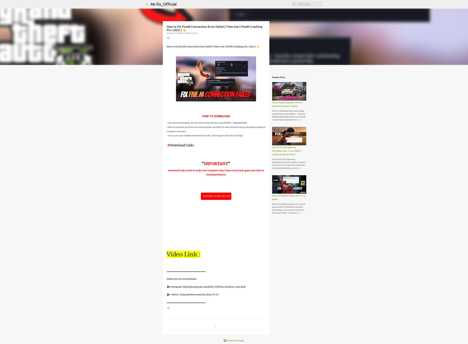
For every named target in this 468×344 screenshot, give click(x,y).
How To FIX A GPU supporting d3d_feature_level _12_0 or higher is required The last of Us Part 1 (286, 150)
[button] (168, 38)
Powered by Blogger (235, 340)
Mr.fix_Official (164, 4)
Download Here (240, 123)
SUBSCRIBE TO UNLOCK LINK (216, 196)
